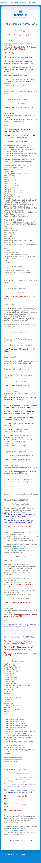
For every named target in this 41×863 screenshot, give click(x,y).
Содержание (20, 840)
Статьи (23, 2)
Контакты (32, 2)
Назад (12, 840)
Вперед (29, 840)
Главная (4, 2)
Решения (14, 2)
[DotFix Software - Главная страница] (20, 13)
